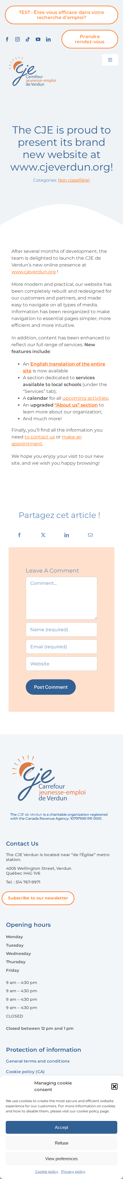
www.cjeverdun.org (33, 271)
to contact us (40, 437)
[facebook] (7, 39)
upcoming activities (85, 398)
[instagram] (17, 39)
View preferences (61, 1158)
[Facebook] (19, 535)
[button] (114, 1086)
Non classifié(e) (74, 180)
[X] (43, 535)
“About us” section (76, 405)
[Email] (90, 535)
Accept (61, 1127)
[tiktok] (27, 39)
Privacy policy (73, 1171)
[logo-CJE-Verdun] (32, 56)
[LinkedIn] (66, 535)
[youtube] (38, 39)
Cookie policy (46, 1171)
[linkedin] (48, 39)
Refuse (61, 1143)
